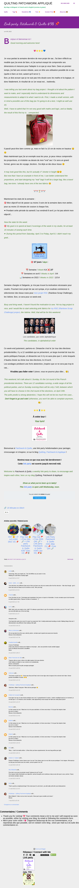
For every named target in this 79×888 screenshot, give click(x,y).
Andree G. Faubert (14, 758)
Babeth (11, 720)
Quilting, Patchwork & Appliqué (52, 452)
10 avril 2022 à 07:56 (14, 637)
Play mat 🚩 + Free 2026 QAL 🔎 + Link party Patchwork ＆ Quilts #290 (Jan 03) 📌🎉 (38, 545)
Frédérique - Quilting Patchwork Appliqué (20, 685)
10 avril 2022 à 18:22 (14, 729)
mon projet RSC (41, 293)
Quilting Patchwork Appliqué (28, 3)
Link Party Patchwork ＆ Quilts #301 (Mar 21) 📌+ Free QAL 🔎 (50, 543)
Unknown (11, 673)
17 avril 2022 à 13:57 (14, 788)
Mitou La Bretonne (14, 630)
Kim (10, 747)
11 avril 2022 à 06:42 (14, 765)
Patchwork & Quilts (23, 448)
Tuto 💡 (37, 12)
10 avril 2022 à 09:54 (14, 668)
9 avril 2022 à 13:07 (14, 578)
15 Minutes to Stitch (15, 508)
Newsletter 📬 (26, 12)
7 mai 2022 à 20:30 (14, 800)
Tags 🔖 (14, 12)
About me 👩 (64, 12)
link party (27, 464)
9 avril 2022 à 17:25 (14, 602)
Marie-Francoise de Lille (15, 657)
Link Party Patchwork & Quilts (16, 559)
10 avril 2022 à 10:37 (14, 702)
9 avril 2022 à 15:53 (14, 590)
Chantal (11, 595)
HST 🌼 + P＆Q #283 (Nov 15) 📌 (13, 539)
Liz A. (10, 606)
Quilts (6, 12)
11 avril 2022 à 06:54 (14, 778)
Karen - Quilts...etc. (14, 583)
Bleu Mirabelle (12, 769)
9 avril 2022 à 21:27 (14, 613)
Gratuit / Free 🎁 (50, 12)
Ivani (10, 571)
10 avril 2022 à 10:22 (14, 680)
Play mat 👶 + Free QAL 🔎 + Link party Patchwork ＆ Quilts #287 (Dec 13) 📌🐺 (25, 545)
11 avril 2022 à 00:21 (14, 753)
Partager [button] (70, 559)
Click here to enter (40, 498)
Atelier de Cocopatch (14, 695)
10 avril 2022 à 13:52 (14, 715)
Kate (10, 783)
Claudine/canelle (13, 642)
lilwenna (11, 707)
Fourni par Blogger (40, 849)
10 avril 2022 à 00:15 (14, 625)
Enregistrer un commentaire (11, 804)
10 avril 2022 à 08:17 (14, 653)
